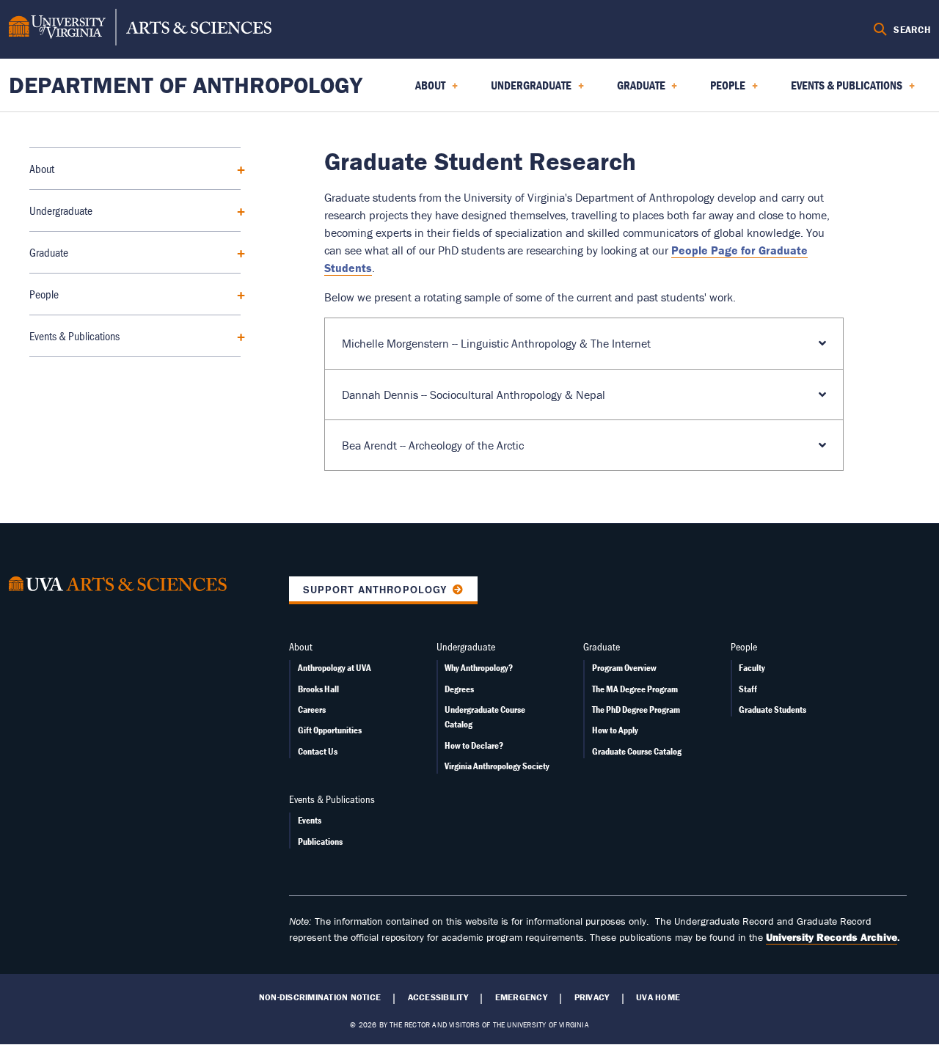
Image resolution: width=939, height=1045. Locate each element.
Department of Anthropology (185, 84)
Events (309, 820)
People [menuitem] (719, 90)
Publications (320, 841)
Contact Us (317, 751)
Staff (748, 689)
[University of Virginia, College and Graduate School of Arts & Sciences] (140, 29)
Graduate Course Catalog (637, 751)
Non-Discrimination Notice (320, 997)
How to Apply (615, 730)
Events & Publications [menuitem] (837, 90)
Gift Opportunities (330, 730)
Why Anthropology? (479, 667)
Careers (312, 709)
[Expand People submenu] (236, 293)
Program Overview (624, 667)
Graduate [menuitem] (632, 90)
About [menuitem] (421, 90)
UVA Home (658, 997)
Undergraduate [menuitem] (522, 90)
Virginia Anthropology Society (497, 766)
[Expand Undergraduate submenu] (236, 210)
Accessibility (438, 997)
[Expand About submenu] (236, 168)
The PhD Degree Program (636, 709)
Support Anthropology (375, 589)
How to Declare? (474, 745)
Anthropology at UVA (334, 667)
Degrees (459, 689)
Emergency (521, 997)
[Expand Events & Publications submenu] (236, 335)
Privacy (592, 997)
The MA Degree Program (635, 689)
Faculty (752, 667)
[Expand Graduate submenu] (236, 252)
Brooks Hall (318, 689)
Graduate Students (772, 709)
